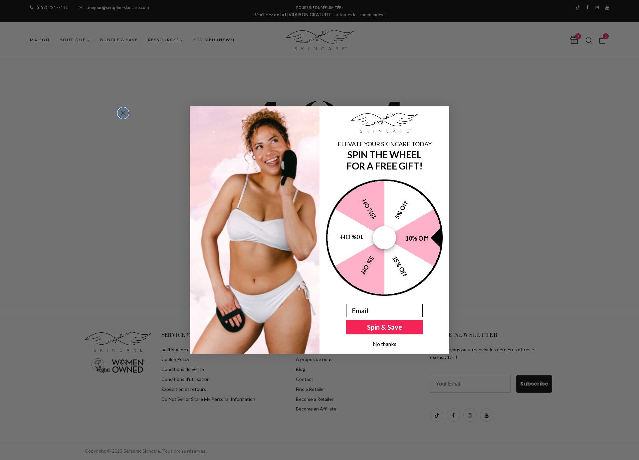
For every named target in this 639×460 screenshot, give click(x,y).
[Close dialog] (123, 113)
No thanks (384, 344)
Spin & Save (384, 327)
